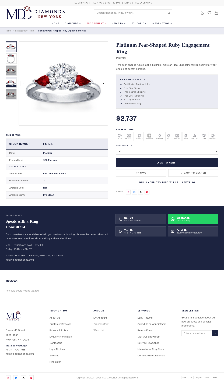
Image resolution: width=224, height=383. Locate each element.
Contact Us (56, 343)
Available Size (124, 146)
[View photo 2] (11, 58)
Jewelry (117, 23)
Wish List (98, 330)
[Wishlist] (209, 13)
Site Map (54, 355)
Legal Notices (57, 349)
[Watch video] (11, 70)
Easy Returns (145, 317)
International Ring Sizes (151, 349)
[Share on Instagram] (128, 192)
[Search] (168, 12)
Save (143, 173)
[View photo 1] (11, 46)
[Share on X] (140, 192)
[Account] (202, 13)
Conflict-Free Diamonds (151, 355)
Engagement (95, 23)
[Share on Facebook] (134, 192)
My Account (100, 317)
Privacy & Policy (59, 330)
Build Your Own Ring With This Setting (167, 182)
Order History (101, 324)
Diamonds (72, 23)
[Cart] (216, 13)
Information (161, 23)
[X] (23, 377)
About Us (55, 317)
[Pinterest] (31, 377)
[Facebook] (15, 377)
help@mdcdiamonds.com (20, 259)
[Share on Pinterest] (147, 192)
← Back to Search (193, 173)
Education (138, 23)
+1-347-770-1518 (16, 349)
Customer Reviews (60, 324)
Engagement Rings (24, 30)
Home (55, 23)
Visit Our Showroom (149, 336)
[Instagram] (8, 377)
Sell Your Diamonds (148, 343)
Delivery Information (61, 336)
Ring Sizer (55, 361)
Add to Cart (167, 162)
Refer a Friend (145, 330)
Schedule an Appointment (152, 324)
